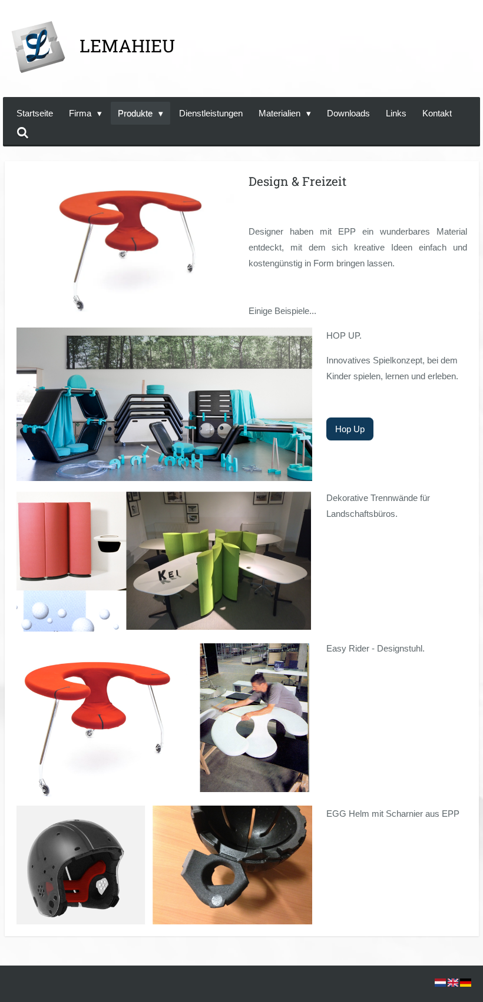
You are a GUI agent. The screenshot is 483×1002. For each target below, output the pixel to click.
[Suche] (22, 133)
